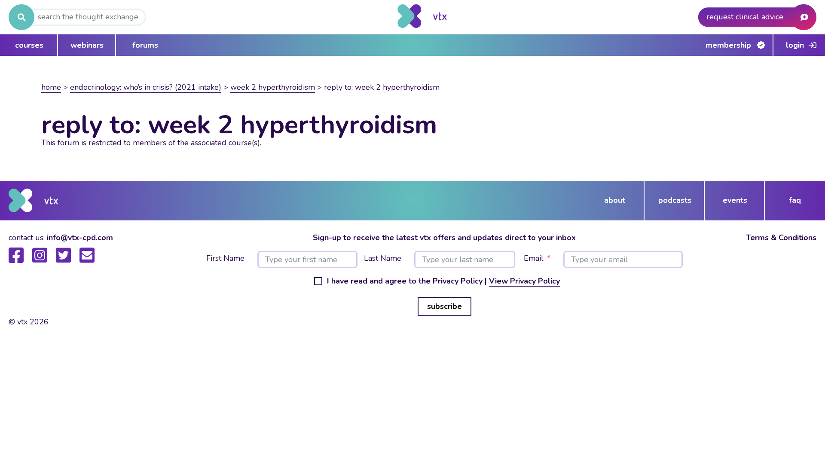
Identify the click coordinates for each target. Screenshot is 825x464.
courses (29, 45)
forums (145, 45)
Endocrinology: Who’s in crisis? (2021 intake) (145, 87)
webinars (87, 45)
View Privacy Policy (524, 281)
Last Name (382, 258)
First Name (225, 258)
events (735, 200)
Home (51, 87)
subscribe (444, 306)
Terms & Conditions (781, 237)
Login (795, 45)
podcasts (674, 200)
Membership (728, 45)
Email (534, 258)
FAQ (795, 200)
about (614, 200)
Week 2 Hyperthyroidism (272, 87)
